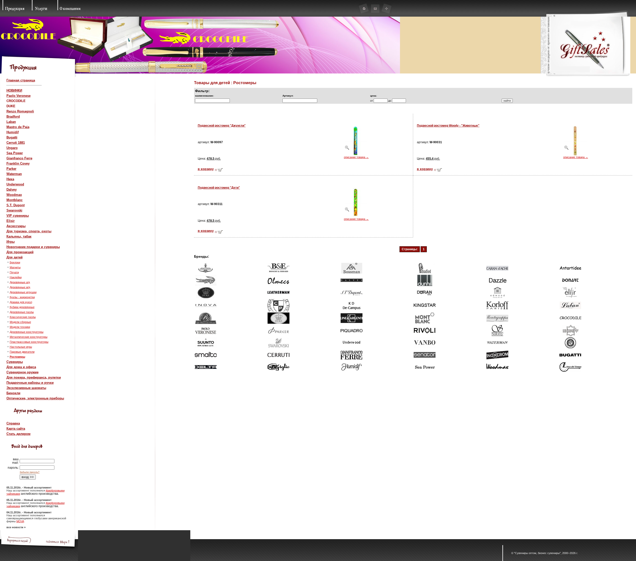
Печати (14, 272)
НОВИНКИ (14, 90)
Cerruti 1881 (15, 142)
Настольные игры (21, 346)
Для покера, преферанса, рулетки (33, 377)
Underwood (15, 184)
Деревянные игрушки (23, 292)
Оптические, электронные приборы (35, 398)
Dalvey (11, 189)
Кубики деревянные (22, 307)
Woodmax (14, 195)
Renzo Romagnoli (20, 111)
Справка (13, 423)
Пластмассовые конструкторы (29, 341)
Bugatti (11, 137)
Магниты (15, 267)
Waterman (14, 174)
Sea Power (14, 153)
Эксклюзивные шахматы (26, 388)
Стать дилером (18, 434)
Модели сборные (20, 321)
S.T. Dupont (15, 205)
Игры (10, 242)
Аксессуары (16, 226)
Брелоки (15, 262)
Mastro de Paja (17, 127)
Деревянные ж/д (20, 287)
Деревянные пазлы (22, 312)
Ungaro (12, 148)
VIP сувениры (17, 215)
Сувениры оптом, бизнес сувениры (537, 553)
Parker (11, 169)
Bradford (13, 116)
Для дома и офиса (21, 367)
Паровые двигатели (22, 351)
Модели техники (20, 326)
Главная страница (20, 80)
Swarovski (14, 210)
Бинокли (13, 393)
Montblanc (14, 200)
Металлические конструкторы (28, 336)
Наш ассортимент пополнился (26, 490)
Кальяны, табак (19, 236)
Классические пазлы (23, 317)
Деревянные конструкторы (26, 331)
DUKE (10, 106)
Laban (11, 122)
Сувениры (14, 362)
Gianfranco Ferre (19, 158)
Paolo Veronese (18, 96)
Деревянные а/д (20, 282)
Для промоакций (20, 252)
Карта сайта (15, 428)
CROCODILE (16, 101)
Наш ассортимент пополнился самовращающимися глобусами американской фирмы (36, 518)
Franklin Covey (18, 163)
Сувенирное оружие (22, 372)
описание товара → (356, 157)
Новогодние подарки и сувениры (33, 247)
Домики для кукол (21, 302)
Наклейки (16, 277)
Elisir (10, 221)
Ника (10, 179)
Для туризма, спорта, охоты (28, 231)
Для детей (14, 257)
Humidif (12, 132)
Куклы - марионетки (22, 297)
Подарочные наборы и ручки (30, 383)
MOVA (20, 521)
